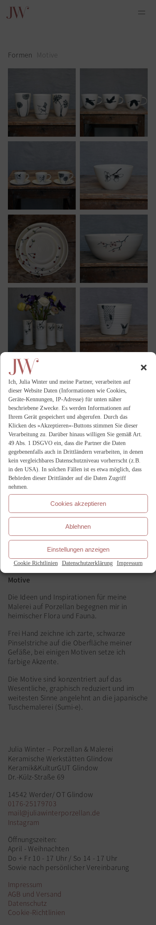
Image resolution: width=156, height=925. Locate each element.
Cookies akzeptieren (78, 503)
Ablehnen (78, 526)
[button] (143, 367)
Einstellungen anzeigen (78, 549)
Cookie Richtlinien (36, 563)
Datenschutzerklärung (87, 563)
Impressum (130, 563)
